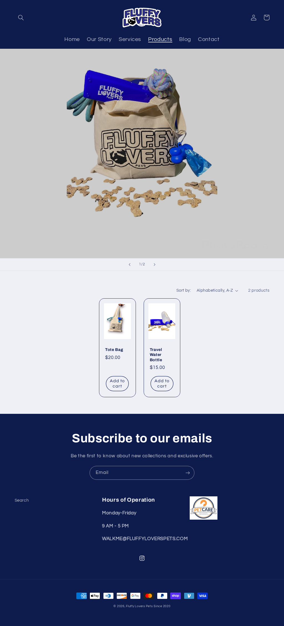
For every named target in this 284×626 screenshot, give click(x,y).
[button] (21, 17)
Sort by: (183, 290)
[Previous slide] (129, 264)
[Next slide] (154, 264)
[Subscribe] (187, 472)
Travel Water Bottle (156, 354)
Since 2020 (162, 606)
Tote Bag (114, 349)
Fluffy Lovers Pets (139, 606)
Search (22, 500)
